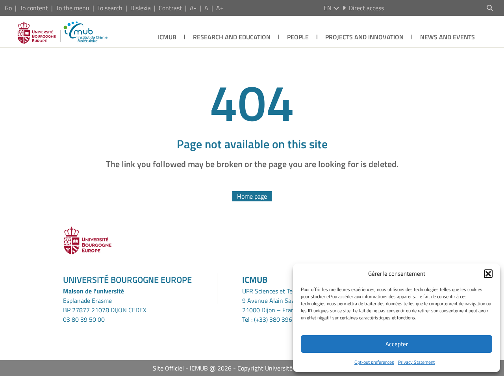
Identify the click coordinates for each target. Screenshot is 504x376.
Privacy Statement (416, 362)
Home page (252, 196)
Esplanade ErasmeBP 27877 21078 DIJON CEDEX (104, 305)
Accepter (396, 343)
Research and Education (232, 37)
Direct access (366, 8)
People (298, 37)
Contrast (170, 8)
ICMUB (167, 37)
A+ (220, 8)
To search (109, 8)
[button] (488, 274)
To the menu (72, 8)
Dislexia (140, 8)
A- (193, 8)
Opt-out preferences (374, 362)
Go (8, 8)
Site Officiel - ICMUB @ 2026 (192, 368)
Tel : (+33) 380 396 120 (273, 319)
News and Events (447, 37)
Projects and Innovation (364, 37)
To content (34, 8)
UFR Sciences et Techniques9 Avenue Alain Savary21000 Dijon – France (279, 300)
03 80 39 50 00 (84, 319)
